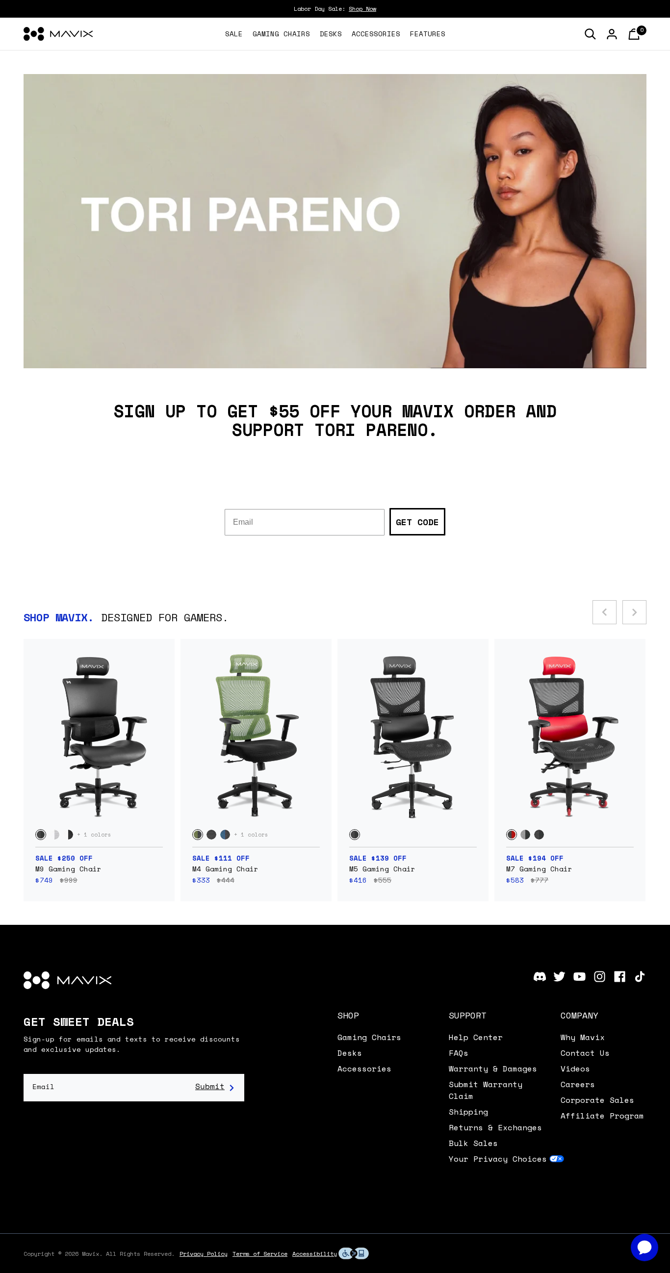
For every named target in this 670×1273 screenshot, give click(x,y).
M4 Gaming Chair (225, 869)
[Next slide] (634, 612)
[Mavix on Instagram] (599, 976)
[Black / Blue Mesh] (225, 835)
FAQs (458, 1053)
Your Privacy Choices (498, 1159)
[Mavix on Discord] (540, 976)
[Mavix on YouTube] (579, 976)
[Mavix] (58, 34)
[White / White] (54, 835)
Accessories (364, 1068)
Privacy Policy (204, 1253)
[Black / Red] (511, 835)
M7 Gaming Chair (539, 869)
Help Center (476, 1037)
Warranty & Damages (493, 1068)
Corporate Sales (597, 1100)
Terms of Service (259, 1253)
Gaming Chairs (369, 1037)
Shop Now (362, 8)
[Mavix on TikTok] (639, 976)
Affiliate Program (602, 1115)
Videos (575, 1068)
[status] (634, 34)
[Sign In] (612, 34)
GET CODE (417, 521)
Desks (349, 1053)
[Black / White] (525, 835)
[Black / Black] (41, 835)
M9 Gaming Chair (68, 869)
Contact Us (585, 1053)
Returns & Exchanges (495, 1127)
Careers (578, 1084)
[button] (384, 1015)
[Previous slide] (605, 612)
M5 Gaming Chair (382, 869)
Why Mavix (583, 1037)
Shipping (468, 1112)
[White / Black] (68, 835)
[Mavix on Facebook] (619, 976)
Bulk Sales (473, 1143)
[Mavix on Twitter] (559, 976)
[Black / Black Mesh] (211, 835)
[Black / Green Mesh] (198, 835)
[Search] (590, 34)
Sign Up (215, 1087)
